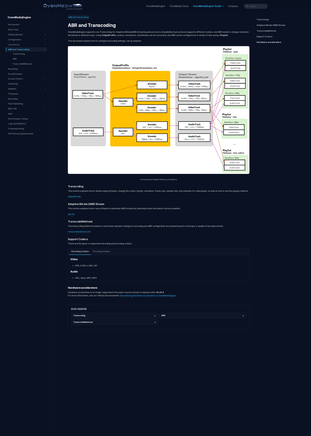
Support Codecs (264, 36)
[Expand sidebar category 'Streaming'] (45, 69)
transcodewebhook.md (79, 231)
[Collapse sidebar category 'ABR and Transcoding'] (45, 49)
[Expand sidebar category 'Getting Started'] (45, 34)
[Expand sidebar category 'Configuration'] (45, 39)
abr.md (71, 214)
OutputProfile (74, 196)
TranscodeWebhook (266, 31)
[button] (208, 6)
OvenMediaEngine (155, 6)
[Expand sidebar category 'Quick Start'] (45, 29)
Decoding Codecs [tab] (80, 251)
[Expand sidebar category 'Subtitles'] (45, 89)
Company (233, 6)
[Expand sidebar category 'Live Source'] (45, 44)
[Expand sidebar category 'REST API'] (45, 109)
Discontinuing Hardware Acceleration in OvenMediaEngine (148, 295)
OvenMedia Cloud (179, 6)
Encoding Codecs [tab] (101, 251)
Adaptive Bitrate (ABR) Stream (271, 25)
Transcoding (263, 19)
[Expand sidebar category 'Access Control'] (45, 79)
